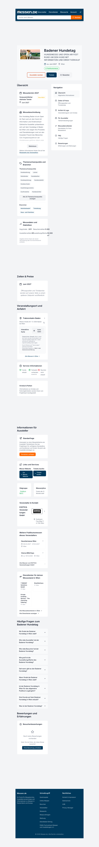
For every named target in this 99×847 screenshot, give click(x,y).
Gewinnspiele (44, 797)
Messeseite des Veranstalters (28, 152)
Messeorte (64, 12)
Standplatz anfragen (27, 454)
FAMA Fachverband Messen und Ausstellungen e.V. (49, 826)
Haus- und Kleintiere (27, 212)
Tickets (51, 75)
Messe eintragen (45, 815)
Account (73, 12)
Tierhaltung (37, 208)
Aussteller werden (36, 75)
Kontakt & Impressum (69, 797)
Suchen (77, 17)
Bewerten (66, 75)
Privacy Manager (67, 808)
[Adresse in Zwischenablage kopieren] (44, 322)
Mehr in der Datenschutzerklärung (31, 349)
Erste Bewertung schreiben (32, 748)
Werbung (43, 818)
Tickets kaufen (39, 473)
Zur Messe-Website (25, 474)
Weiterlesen (32, 146)
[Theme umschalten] (80, 12)
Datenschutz (66, 801)
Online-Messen (44, 801)
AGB (63, 804)
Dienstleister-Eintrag (46, 822)
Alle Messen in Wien (31, 356)
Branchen (43, 804)
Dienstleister (53, 12)
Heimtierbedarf (25, 208)
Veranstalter (42, 12)
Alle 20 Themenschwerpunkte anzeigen (32, 197)
